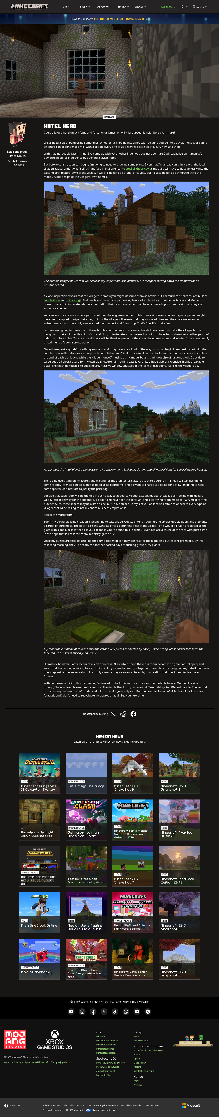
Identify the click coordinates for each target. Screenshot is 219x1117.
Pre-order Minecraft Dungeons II (119, 18)
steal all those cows (138, 168)
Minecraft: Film (103, 1075)
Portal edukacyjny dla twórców (110, 1062)
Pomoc (137, 1054)
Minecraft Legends (105, 1048)
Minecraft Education (105, 1052)
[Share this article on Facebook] (133, 714)
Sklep (136, 1036)
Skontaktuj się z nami (144, 1071)
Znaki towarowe (151, 1105)
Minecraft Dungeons (106, 1044)
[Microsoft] (191, 1105)
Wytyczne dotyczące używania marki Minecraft (26, 1062)
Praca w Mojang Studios (107, 1066)
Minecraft (101, 1036)
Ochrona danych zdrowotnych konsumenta (97, 1105)
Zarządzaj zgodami (60, 1062)
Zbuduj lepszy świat (105, 1071)
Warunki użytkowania (131, 1105)
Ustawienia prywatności (103, 1110)
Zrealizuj (138, 1085)
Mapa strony (140, 1062)
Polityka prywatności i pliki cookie (58, 1105)
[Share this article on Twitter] (113, 714)
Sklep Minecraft (141, 1040)
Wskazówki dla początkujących (148, 1050)
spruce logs (73, 300)
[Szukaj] (185, 7)
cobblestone (52, 300)
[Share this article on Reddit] (123, 714)
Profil (136, 1080)
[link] (71, 1011)
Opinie (137, 1058)
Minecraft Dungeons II (107, 1040)
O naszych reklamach (53, 1110)
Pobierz (137, 1066)
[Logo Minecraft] (29, 7)
